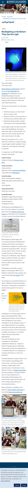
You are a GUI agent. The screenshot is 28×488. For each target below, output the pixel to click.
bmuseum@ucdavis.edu (15, 392)
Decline (17, 485)
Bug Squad (9, 16)
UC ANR (4, 16)
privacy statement (5, 481)
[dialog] (14, 478)
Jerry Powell (16, 275)
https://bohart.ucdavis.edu (15, 389)
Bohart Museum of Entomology (11, 89)
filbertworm (16, 172)
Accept (24, 485)
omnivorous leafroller (19, 170)
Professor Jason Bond (20, 370)
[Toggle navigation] (3, 2)
